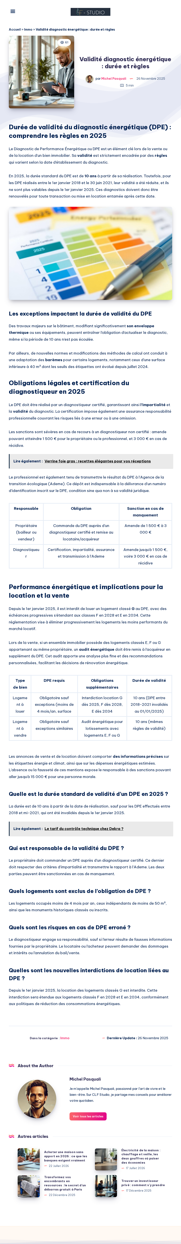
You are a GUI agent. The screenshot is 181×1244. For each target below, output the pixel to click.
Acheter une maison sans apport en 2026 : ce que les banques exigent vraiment (65, 1156)
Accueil (15, 29)
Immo (28, 29)
